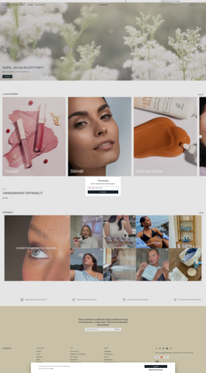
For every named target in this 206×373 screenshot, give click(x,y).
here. (52, 368)
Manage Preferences (156, 369)
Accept (155, 366)
